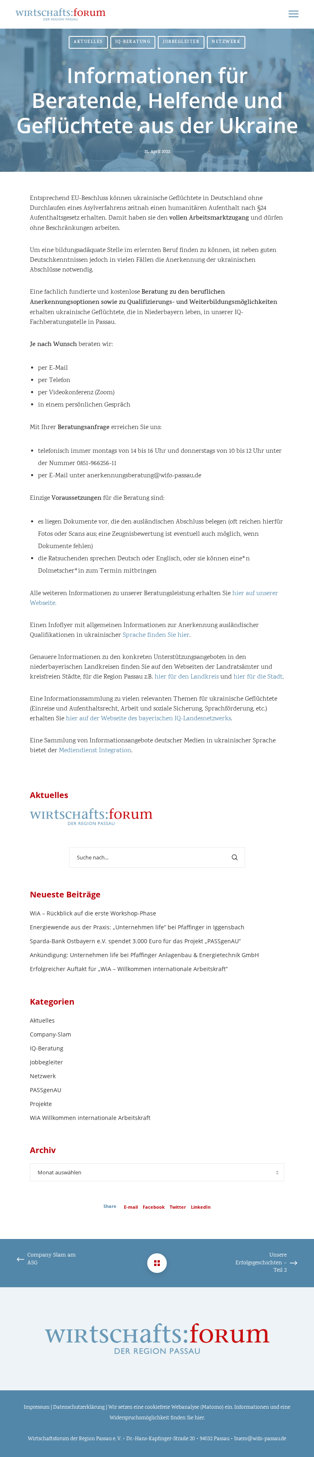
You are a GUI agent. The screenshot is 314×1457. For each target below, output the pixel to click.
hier (199, 1418)
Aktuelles (88, 42)
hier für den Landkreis (187, 677)
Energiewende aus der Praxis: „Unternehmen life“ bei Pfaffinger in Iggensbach (137, 927)
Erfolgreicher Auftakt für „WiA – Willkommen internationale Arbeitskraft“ (129, 969)
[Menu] (289, 14)
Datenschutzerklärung (79, 1408)
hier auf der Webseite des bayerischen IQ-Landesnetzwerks (148, 719)
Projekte (41, 1104)
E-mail (131, 1207)
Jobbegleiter (181, 42)
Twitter (178, 1207)
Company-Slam (50, 1034)
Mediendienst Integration (95, 750)
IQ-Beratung (133, 42)
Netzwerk (226, 42)
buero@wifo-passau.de (260, 1439)
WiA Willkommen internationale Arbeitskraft (90, 1118)
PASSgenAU (45, 1090)
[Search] (234, 857)
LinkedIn (201, 1207)
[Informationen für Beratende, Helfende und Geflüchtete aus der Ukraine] (157, 1263)
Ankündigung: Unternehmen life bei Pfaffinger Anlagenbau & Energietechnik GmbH (144, 955)
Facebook (154, 1207)
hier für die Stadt (258, 677)
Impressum (36, 1408)
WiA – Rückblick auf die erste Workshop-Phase (93, 913)
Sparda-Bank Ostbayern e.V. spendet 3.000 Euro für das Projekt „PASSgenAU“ (135, 941)
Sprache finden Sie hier (156, 635)
